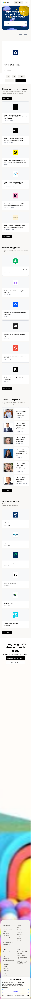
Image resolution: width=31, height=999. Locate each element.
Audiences (6, 964)
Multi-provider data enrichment (8, 961)
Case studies (20, 943)
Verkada (19, 930)
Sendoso (19, 932)
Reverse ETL (6, 937)
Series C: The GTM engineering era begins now (22, 962)
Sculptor (5, 954)
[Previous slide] (20, 36)
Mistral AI (19, 941)
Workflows (6, 968)
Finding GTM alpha (22, 955)
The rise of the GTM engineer (22, 952)
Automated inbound (6, 926)
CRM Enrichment (7, 942)
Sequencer (6, 958)
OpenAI (19, 925)
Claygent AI (6, 952)
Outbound (6, 940)
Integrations (6, 973)
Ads (4, 956)
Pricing (5, 975)
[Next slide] (25, 36)
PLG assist (6, 933)
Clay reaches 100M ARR (22, 958)
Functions (6, 970)
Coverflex (19, 936)
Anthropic (19, 934)
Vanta (18, 927)
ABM (4, 931)
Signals (5, 966)
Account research (8, 929)
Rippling (19, 938)
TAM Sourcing (7, 944)
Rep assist (6, 935)
